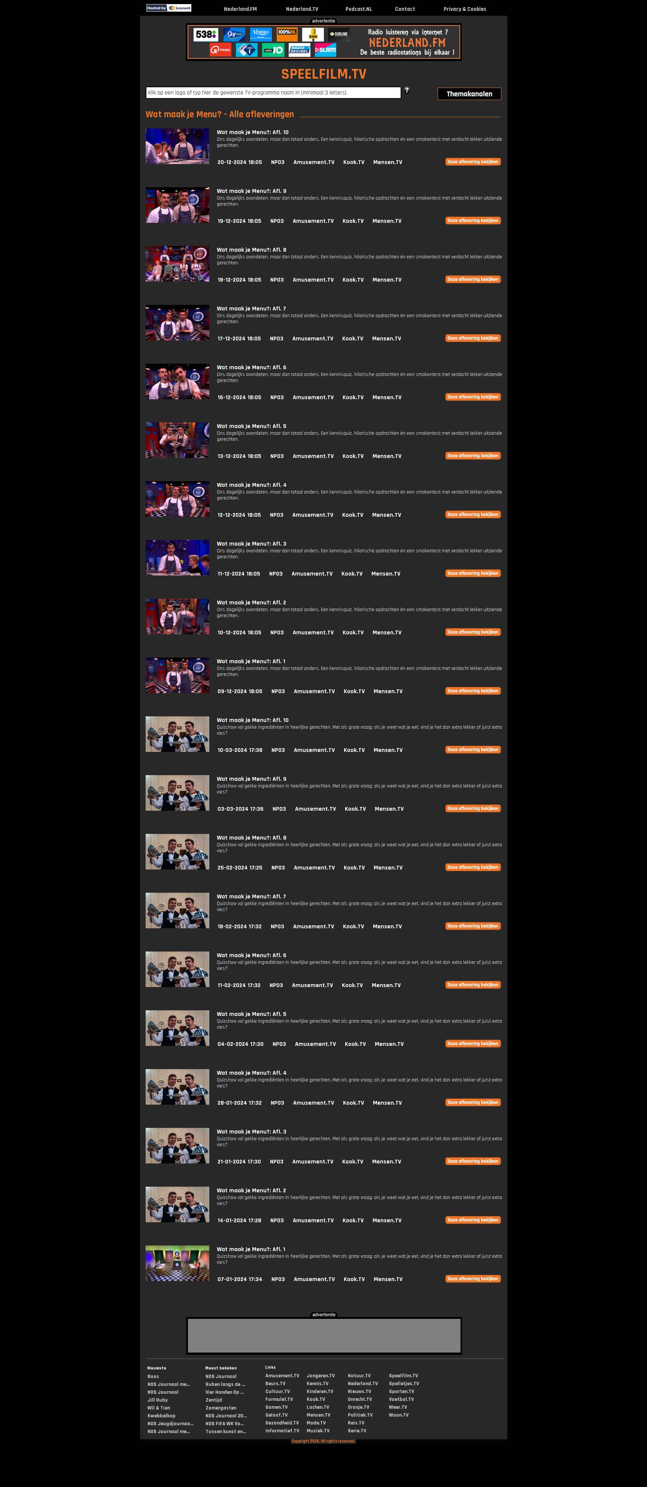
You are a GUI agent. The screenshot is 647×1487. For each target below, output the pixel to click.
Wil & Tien (159, 1408)
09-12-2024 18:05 (240, 691)
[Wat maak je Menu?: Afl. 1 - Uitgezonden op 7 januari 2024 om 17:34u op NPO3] (177, 1279)
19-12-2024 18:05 (239, 221)
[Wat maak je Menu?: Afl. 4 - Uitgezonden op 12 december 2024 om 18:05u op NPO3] (177, 515)
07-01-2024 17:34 (240, 1279)
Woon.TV (398, 1415)
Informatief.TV (282, 1430)
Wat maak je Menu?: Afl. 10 (253, 132)
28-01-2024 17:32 (240, 1103)
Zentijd (214, 1400)
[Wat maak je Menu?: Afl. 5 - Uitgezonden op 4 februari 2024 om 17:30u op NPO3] (177, 1044)
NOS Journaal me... (169, 1384)
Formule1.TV (279, 1399)
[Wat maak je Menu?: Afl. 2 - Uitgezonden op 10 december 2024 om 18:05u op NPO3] (177, 633)
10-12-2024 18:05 (239, 633)
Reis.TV (356, 1423)
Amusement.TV (314, 162)
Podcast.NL (359, 9)
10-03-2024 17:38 (240, 750)
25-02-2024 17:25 (240, 868)
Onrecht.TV (360, 1399)
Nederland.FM (240, 9)
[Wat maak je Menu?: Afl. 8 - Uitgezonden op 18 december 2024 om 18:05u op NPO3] (177, 280)
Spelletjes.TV (404, 1383)
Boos (153, 1376)
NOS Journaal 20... (226, 1415)
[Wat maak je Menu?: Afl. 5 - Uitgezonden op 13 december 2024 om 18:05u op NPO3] (177, 456)
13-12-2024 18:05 (239, 456)
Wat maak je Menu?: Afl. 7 (251, 309)
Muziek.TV (318, 1430)
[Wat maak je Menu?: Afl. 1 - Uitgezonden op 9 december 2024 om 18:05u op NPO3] (177, 691)
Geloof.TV (276, 1415)
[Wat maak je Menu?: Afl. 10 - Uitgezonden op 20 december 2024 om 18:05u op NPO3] (177, 162)
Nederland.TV (302, 9)
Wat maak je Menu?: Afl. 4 (252, 485)
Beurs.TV (275, 1383)
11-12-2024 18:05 (239, 574)
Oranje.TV (358, 1407)
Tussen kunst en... (226, 1431)
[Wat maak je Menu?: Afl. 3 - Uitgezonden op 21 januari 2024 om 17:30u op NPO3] (177, 1162)
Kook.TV (353, 162)
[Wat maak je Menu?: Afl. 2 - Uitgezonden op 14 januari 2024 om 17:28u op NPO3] (177, 1221)
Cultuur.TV (277, 1391)
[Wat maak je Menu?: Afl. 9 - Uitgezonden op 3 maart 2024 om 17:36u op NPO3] (177, 809)
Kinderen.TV (320, 1391)
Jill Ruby (158, 1400)
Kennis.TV (317, 1383)
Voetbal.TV (401, 1399)
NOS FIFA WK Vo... (225, 1423)
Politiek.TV (360, 1415)
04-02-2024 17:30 (241, 1044)
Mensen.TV (387, 162)
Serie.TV (357, 1430)
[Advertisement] (66, 74)
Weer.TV (398, 1407)
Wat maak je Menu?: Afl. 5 (251, 426)
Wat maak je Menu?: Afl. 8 (251, 250)
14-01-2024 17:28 (239, 1221)
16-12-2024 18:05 (239, 397)
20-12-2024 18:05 (240, 162)
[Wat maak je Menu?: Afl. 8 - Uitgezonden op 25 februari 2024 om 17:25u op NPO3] (177, 868)
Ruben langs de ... (225, 1384)
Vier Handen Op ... (225, 1392)
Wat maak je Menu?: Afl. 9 (251, 191)
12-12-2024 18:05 (239, 515)
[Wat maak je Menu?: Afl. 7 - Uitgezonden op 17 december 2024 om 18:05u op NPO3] (177, 339)
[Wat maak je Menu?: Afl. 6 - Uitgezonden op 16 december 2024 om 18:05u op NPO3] (177, 397)
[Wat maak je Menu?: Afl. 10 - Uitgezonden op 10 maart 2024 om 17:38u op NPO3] (177, 750)
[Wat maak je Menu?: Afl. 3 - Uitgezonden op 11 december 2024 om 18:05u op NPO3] (177, 574)
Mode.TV (316, 1423)
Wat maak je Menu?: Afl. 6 (251, 367)
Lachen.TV (318, 1407)
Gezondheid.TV (282, 1423)
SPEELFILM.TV (324, 74)
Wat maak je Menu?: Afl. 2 (251, 603)
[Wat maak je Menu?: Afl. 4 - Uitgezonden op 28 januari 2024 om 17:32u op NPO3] (177, 1103)
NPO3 (278, 162)
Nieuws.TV (359, 1391)
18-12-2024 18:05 (239, 280)
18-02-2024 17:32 (240, 927)
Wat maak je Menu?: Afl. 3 (251, 544)
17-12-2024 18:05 (239, 339)
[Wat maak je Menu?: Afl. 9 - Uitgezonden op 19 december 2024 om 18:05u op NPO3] (177, 221)
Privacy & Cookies (465, 9)
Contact (405, 9)
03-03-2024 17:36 (241, 809)
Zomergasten (221, 1408)
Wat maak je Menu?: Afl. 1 (251, 661)
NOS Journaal (163, 1392)
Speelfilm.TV (403, 1375)
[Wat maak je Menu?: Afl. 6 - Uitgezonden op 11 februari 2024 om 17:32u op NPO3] (177, 985)
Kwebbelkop (162, 1415)
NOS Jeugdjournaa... (171, 1423)
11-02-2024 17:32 (239, 985)
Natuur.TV (359, 1375)
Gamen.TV (276, 1407)
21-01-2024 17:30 (239, 1162)
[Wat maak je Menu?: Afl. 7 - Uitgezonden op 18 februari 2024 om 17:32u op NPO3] (177, 927)
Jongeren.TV (321, 1375)
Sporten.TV (401, 1391)
